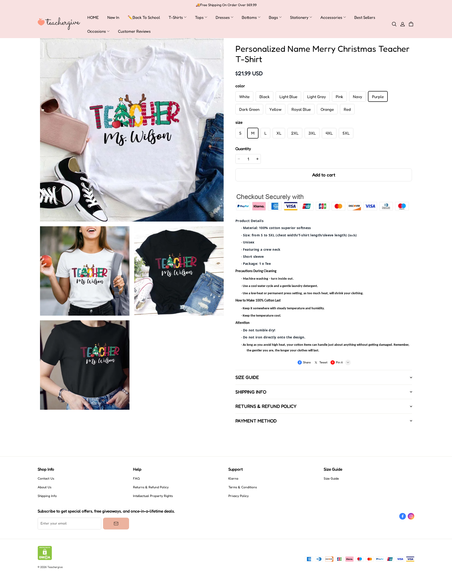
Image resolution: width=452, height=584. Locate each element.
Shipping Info (47, 496)
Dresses (223, 17)
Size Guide (331, 478)
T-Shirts (176, 17)
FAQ (136, 478)
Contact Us (46, 478)
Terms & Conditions (242, 487)
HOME (93, 17)
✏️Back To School (144, 17)
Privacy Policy (238, 496)
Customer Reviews (134, 31)
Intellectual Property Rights (153, 496)
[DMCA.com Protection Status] (45, 559)
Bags (273, 17)
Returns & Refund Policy (151, 487)
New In (113, 17)
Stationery (299, 17)
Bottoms (249, 17)
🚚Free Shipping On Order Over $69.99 (226, 5)
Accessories (331, 17)
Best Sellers (364, 17)
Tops (199, 17)
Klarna (233, 478)
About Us (44, 487)
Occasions (96, 31)
